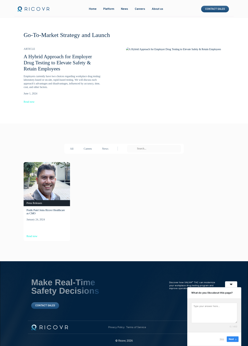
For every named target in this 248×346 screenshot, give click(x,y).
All (71, 148)
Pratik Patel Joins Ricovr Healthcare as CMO (45, 212)
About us (157, 8)
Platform (108, 8)
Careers (140, 8)
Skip (222, 339)
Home (93, 8)
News (124, 8)
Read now (29, 101)
